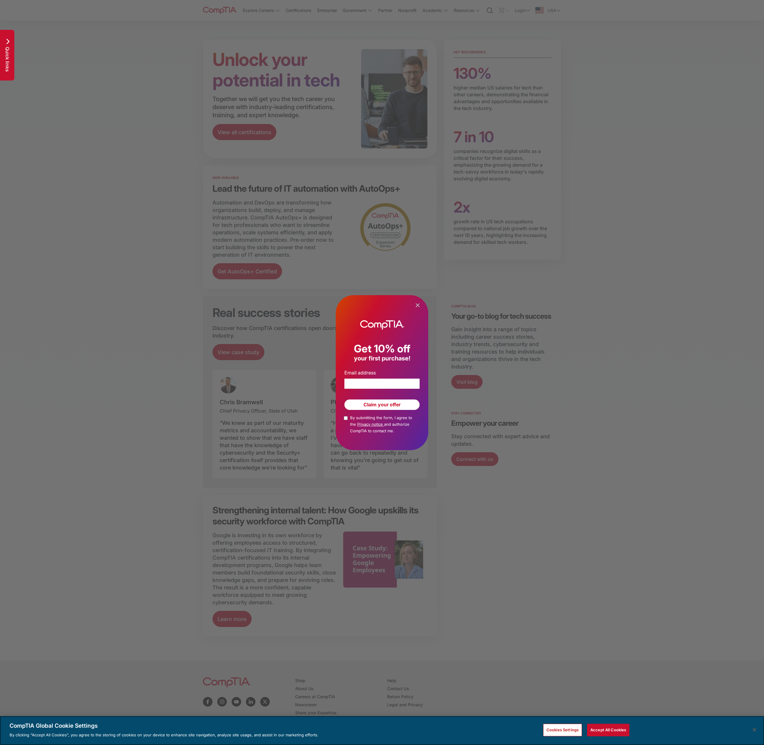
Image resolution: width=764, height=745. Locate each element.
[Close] (754, 729)
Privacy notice (370, 424)
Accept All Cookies (608, 729)
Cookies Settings (562, 729)
